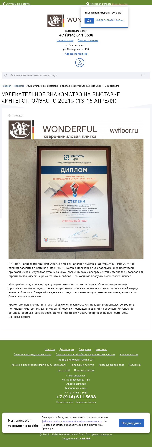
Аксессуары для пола (111, 364)
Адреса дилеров (76, 383)
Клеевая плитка (129, 354)
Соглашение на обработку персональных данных (85, 354)
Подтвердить (131, 423)
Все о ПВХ (64, 370)
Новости (50, 349)
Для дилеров (66, 349)
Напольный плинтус (82, 364)
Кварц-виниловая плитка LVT (76, 359)
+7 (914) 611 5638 (76, 396)
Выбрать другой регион (110, 19)
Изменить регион (120, 3)
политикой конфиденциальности (82, 421)
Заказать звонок (88, 40)
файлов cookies (51, 421)
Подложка (135, 364)
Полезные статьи (84, 370)
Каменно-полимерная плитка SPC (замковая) (38, 364)
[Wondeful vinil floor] (76, 20)
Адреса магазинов (76, 53)
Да (89, 20)
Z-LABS (86, 438)
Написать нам (65, 40)
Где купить (85, 349)
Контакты (101, 349)
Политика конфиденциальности (32, 354)
